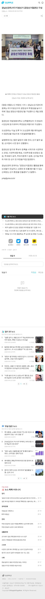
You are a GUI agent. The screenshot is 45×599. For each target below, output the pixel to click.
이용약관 (20, 579)
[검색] (39, 2)
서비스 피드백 (12, 579)
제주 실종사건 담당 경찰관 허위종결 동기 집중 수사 (23, 227)
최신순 (40, 272)
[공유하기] (41, 15)
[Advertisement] (22, 75)
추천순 (33, 272)
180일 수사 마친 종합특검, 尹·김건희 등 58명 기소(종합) (24, 234)
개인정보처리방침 (31, 579)
